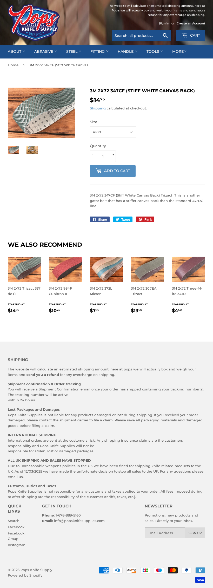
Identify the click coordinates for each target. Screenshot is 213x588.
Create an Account (191, 23)
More (178, 51)
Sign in (164, 23)
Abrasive (44, 51)
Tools (153, 51)
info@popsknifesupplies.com (79, 521)
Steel (72, 51)
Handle (126, 51)
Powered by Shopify (25, 575)
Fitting (98, 51)
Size (93, 122)
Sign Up (195, 533)
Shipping (98, 108)
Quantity (98, 145)
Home (13, 65)
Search (13, 521)
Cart (194, 35)
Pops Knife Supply (36, 570)
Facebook (16, 527)
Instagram (16, 545)
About (15, 51)
